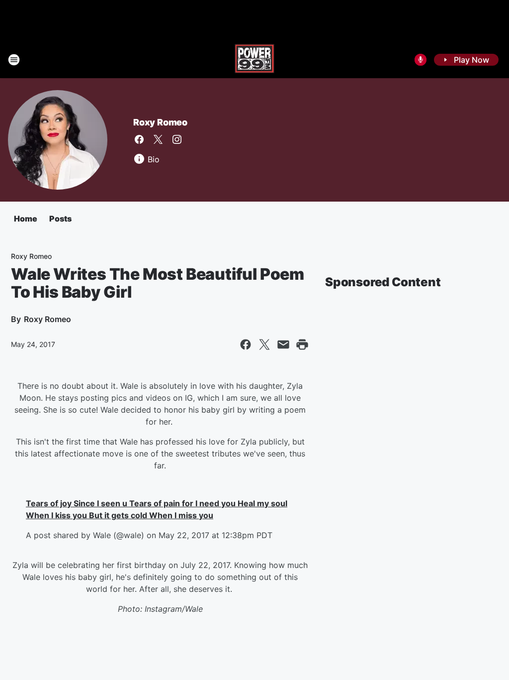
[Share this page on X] (264, 344)
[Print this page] (302, 344)
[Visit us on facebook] (139, 139)
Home (25, 219)
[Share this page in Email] (283, 344)
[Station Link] (254, 60)
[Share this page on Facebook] (246, 344)
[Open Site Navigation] (14, 60)
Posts (60, 219)
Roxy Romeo (160, 122)
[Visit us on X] (158, 139)
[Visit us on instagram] (177, 139)
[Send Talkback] (420, 60)
